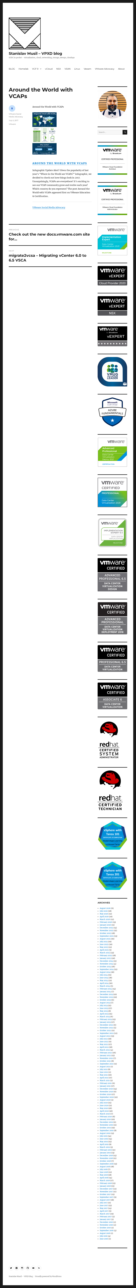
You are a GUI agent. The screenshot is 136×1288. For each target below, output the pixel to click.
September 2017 (106, 1197)
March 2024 (105, 986)
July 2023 (103, 1005)
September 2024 (107, 969)
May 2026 (104, 914)
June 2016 (104, 1239)
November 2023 (106, 997)
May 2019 (104, 1142)
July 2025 (104, 942)
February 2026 (106, 922)
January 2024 (105, 992)
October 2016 (105, 1228)
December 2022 (106, 1025)
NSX (58, 69)
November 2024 (106, 964)
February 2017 (106, 1217)
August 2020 (105, 1100)
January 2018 (105, 1186)
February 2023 (106, 1019)
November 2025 (106, 930)
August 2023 (105, 1003)
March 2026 (105, 919)
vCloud (49, 69)
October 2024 (105, 967)
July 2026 (104, 911)
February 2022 (106, 1053)
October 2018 (105, 1161)
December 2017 (106, 1189)
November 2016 (106, 1225)
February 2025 (106, 955)
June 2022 (104, 1042)
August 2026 (105, 908)
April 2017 (104, 1211)
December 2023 (106, 994)
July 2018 (103, 1169)
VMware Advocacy (104, 69)
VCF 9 (35, 69)
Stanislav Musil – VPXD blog (35, 53)
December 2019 (106, 1122)
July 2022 (104, 1039)
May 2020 (104, 1108)
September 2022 (107, 1033)
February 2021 (106, 1083)
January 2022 (105, 1055)
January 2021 (105, 1086)
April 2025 (104, 950)
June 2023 (104, 1008)
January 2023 (105, 1022)
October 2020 (105, 1094)
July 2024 (104, 975)
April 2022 (104, 1047)
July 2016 (103, 1236)
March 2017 (105, 1214)
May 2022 (104, 1044)
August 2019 (105, 1133)
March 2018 (105, 1180)
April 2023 (104, 1014)
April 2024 (104, 983)
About (121, 69)
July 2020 (104, 1103)
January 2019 (105, 1153)
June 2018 (104, 1172)
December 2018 (106, 1155)
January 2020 (105, 1119)
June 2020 (104, 1105)
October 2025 (105, 933)
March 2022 (105, 1050)
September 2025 (107, 936)
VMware (12, 124)
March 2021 (105, 1080)
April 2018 (104, 1178)
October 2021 (105, 1061)
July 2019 (103, 1136)
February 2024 (106, 989)
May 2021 (104, 1075)
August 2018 (105, 1167)
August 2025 (105, 939)
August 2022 (105, 1036)
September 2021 (106, 1064)
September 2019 (106, 1130)
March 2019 (105, 1147)
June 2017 (104, 1205)
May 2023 (104, 1011)
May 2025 (104, 947)
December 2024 (106, 961)
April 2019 (104, 1144)
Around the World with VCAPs (59, 163)
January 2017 (105, 1219)
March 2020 (105, 1114)
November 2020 (106, 1092)
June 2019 (104, 1139)
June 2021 (104, 1072)
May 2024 (104, 980)
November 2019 (106, 1125)
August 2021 (105, 1067)
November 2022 (106, 1028)
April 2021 (104, 1078)
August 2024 (105, 972)
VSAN (68, 69)
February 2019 (106, 1150)
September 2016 (106, 1230)
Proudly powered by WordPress (48, 1276)
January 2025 (105, 958)
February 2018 (106, 1183)
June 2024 (104, 978)
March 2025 (105, 953)
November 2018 (106, 1158)
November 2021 (106, 1058)
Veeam (87, 69)
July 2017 (103, 1203)
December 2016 (106, 1222)
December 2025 (106, 928)
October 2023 (105, 1000)
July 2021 (103, 1069)
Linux (77, 69)
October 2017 (105, 1194)
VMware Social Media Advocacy (48, 207)
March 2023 (105, 1017)
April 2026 (104, 917)
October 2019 (105, 1128)
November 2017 (106, 1192)
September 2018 (106, 1164)
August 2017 (105, 1200)
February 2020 (106, 1117)
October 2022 (105, 1030)
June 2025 (104, 944)
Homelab (23, 69)
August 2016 (105, 1233)
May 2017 (104, 1208)
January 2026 (105, 925)
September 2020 (107, 1097)
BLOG (12, 69)
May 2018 (104, 1175)
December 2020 (106, 1089)
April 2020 (104, 1111)
